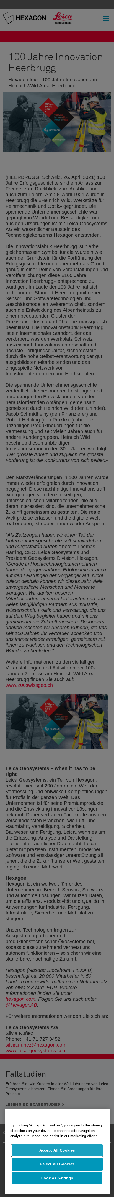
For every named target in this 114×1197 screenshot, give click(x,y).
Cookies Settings (57, 1178)
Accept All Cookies (57, 1150)
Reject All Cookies (57, 1164)
